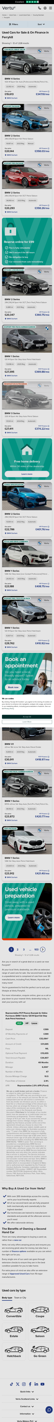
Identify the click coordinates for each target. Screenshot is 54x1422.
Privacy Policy (9, 708)
